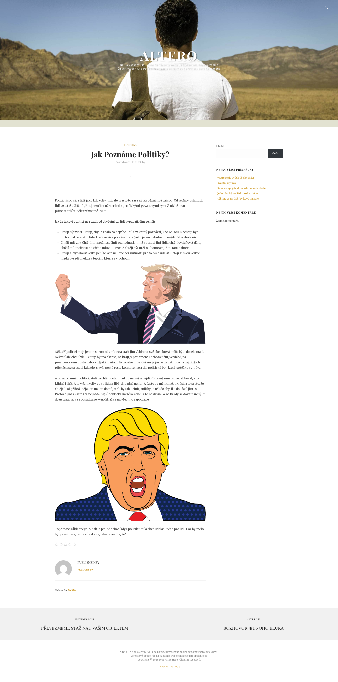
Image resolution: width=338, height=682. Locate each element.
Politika (130, 144)
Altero (169, 55)
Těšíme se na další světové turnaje (238, 198)
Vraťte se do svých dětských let (235, 177)
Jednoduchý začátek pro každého (237, 193)
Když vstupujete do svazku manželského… (242, 188)
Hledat (220, 146)
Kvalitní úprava (226, 183)
